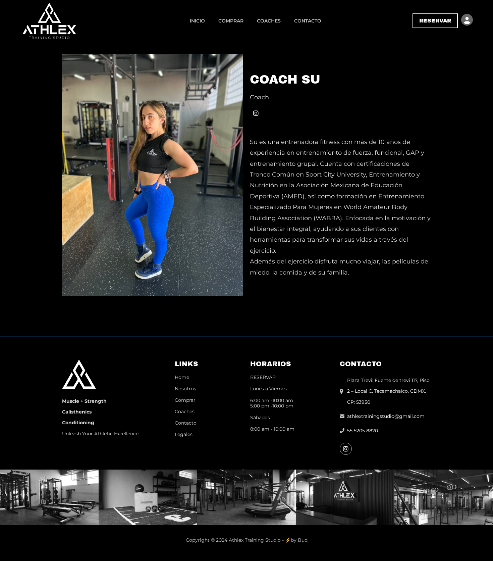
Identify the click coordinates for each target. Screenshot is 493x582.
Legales (184, 434)
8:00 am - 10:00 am (272, 429)
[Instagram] (256, 113)
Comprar (230, 21)
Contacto (307, 21)
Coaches (269, 21)
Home (182, 377)
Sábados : (261, 418)
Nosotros (185, 389)
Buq (303, 540)
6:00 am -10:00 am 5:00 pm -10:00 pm (271, 403)
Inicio (197, 21)
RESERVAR (263, 377)
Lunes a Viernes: (269, 389)
